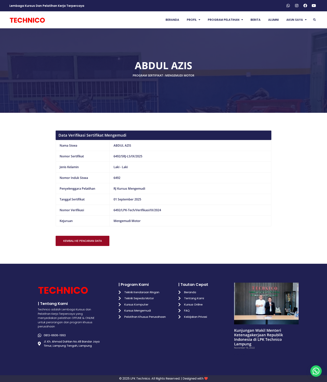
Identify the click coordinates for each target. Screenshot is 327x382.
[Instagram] (297, 5)
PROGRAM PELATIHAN (223, 20)
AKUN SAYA (294, 20)
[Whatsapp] (288, 5)
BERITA (256, 20)
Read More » (241, 354)
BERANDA (172, 20)
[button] (314, 20)
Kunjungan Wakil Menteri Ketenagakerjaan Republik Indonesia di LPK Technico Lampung (258, 337)
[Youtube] (314, 5)
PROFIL (192, 20)
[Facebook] (305, 5)
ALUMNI (273, 20)
